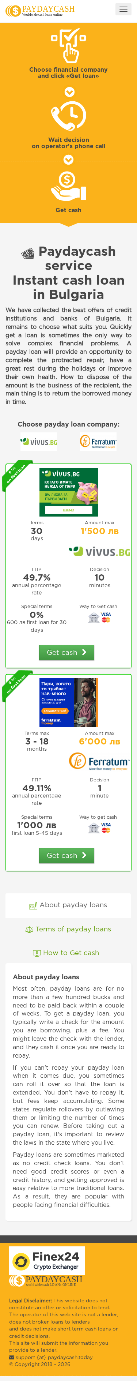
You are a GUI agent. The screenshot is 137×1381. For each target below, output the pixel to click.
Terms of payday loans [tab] (72, 929)
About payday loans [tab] (72, 905)
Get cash (64, 653)
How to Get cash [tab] (72, 953)
